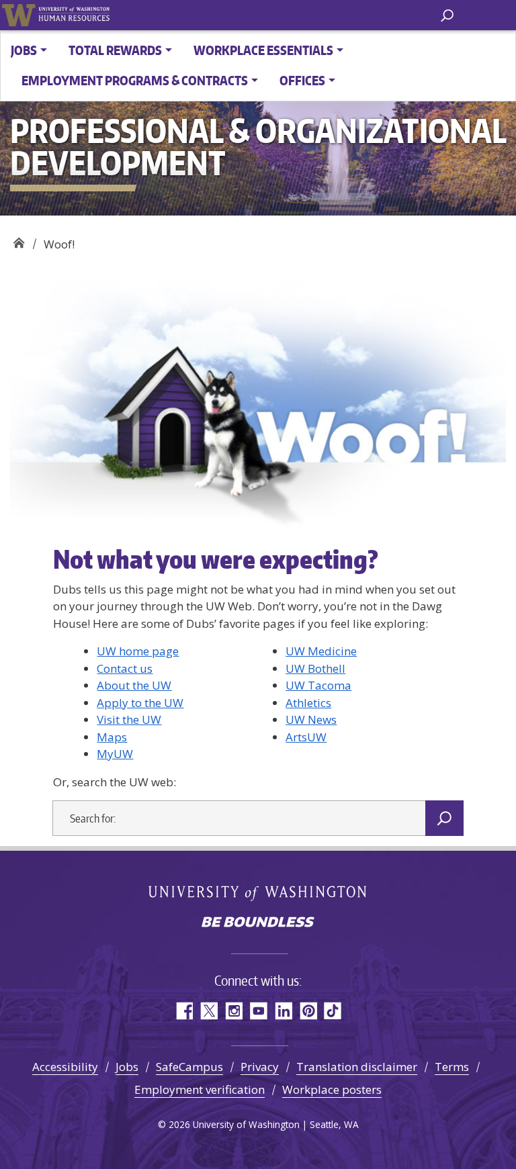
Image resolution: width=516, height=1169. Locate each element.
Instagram (233, 1011)
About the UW (134, 685)
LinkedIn (283, 1011)
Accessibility (65, 1066)
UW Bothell (315, 668)
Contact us (125, 668)
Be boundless (258, 923)
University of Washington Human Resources (74, 15)
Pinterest (308, 1011)
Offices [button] (302, 80)
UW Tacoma (318, 685)
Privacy (260, 1066)
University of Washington (18, 15)
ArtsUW (306, 737)
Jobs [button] (24, 50)
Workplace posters (332, 1089)
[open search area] (447, 14)
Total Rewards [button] (115, 50)
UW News (311, 719)
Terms (452, 1066)
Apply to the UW (140, 702)
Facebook (184, 1011)
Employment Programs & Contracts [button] (135, 80)
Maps (112, 737)
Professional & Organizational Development (18, 239)
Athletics (308, 702)
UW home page (138, 651)
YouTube (258, 1011)
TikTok (333, 1011)
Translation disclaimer (356, 1066)
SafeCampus (189, 1066)
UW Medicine (321, 651)
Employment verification (199, 1089)
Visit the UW (129, 719)
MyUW (115, 753)
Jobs (127, 1066)
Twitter (209, 1011)
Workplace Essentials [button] (263, 50)
